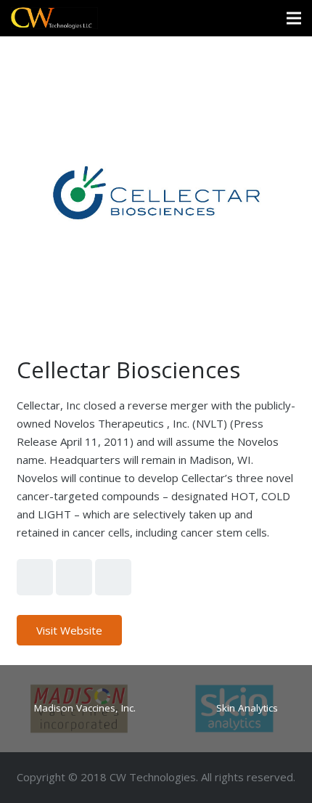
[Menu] (294, 18)
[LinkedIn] (113, 577)
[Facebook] (74, 577)
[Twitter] (35, 577)
